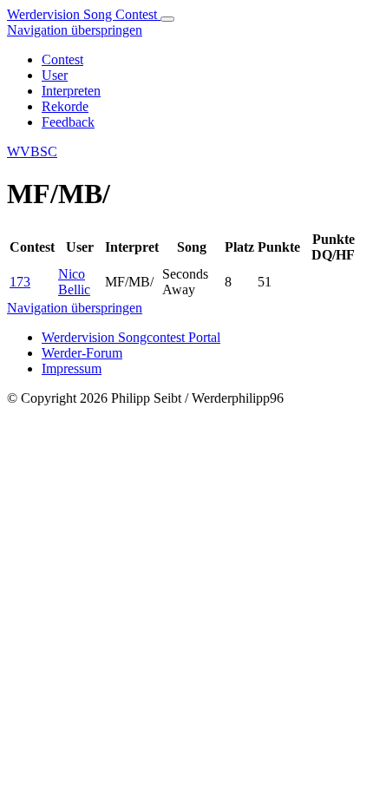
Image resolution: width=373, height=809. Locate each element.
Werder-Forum (82, 352)
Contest (62, 59)
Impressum (71, 368)
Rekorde (65, 106)
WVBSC (32, 151)
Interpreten (71, 90)
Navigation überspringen (74, 30)
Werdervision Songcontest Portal (131, 337)
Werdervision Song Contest (83, 14)
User (55, 75)
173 (20, 281)
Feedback (68, 122)
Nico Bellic (74, 281)
